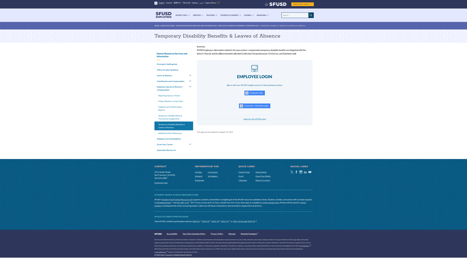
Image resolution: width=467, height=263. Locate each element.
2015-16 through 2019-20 (244, 221)
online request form (271, 202)
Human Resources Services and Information (196, 26)
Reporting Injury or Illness (169, 95)
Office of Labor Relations (167, 70)
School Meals (261, 172)
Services (197, 15)
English (161, 3)
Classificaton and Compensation (170, 81)
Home (156, 26)
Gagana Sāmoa (210, 3)
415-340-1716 (182, 202)
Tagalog (195, 3)
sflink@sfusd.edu (164, 202)
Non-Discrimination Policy (194, 234)
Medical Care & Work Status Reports (170, 108)
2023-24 (205, 221)
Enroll (240, 176)
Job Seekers (213, 176)
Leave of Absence (164, 75)
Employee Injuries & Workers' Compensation (238, 26)
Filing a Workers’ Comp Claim (170, 101)
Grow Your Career (165, 144)
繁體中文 (177, 3)
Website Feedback (249, 234)
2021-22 (224, 221)
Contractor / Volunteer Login (256, 105)
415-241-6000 (160, 178)
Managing (261, 15)
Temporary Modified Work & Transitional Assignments (170, 117)
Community (213, 172)
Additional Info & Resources (170, 133)
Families (198, 172)
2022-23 (215, 221)
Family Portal (244, 172)
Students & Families (229, 15)
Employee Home (168, 26)
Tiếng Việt (186, 3)
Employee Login (301, 4)
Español (169, 3)
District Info (181, 15)
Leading (247, 15)
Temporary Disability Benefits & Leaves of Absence (171, 126)
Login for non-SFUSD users (254, 119)
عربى (201, 3)
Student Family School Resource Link (177, 199)
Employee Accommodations (169, 139)
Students (198, 176)
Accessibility (172, 234)
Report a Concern (263, 180)
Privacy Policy (217, 234)
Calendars (242, 180)
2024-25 (196, 221)
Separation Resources (166, 150)
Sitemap (231, 234)
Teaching (210, 15)
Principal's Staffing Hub (167, 64)
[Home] (275, 4)
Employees (199, 180)
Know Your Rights (263, 176)
